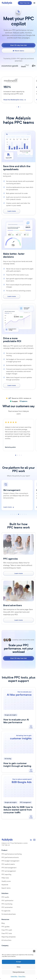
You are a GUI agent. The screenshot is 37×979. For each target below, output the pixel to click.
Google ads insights (11, 715)
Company (5, 945)
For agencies (6, 911)
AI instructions (6, 940)
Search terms (6, 888)
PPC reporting (6, 874)
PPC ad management (9, 871)
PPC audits (5, 897)
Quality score (6, 881)
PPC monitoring (7, 904)
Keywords (5, 885)
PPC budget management (10, 861)
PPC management (25, 802)
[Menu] (34, 3)
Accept (18, 962)
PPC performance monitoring (12, 854)
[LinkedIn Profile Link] (31, 840)
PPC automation (7, 907)
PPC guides (5, 926)
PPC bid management (9, 868)
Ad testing (8, 758)
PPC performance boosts (10, 857)
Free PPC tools (7, 933)
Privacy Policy (21, 976)
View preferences (18, 972)
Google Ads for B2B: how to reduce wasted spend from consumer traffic (18, 810)
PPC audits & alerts (8, 864)
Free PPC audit (7, 930)
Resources (5, 919)
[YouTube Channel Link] (34, 840)
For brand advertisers (9, 914)
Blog (3, 923)
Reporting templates (9, 937)
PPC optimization (7, 900)
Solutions (5, 893)
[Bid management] (17, 495)
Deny (18, 967)
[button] (34, 951)
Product (4, 850)
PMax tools (5, 878)
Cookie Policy (14, 976)
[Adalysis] (7, 3)
